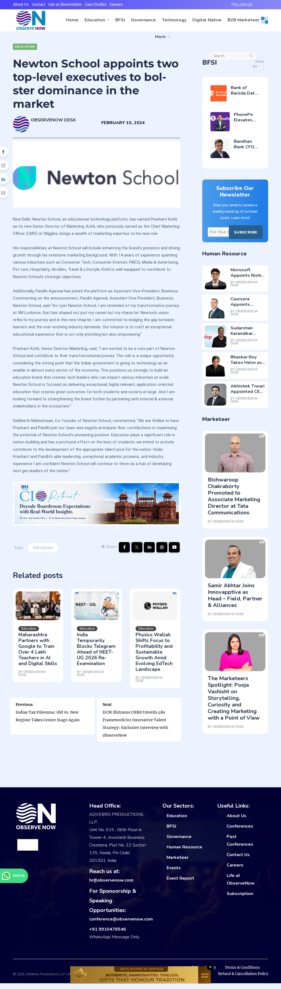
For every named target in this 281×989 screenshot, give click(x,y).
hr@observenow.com (111, 880)
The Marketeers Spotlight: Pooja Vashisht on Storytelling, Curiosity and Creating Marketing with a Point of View (234, 698)
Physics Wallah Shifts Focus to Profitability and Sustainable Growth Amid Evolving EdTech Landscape (154, 652)
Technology (174, 20)
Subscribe (245, 232)
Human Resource (184, 847)
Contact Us (238, 855)
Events (174, 868)
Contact (38, 4)
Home (72, 20)
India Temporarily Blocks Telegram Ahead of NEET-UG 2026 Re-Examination (96, 649)
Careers (116, 4)
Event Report (180, 878)
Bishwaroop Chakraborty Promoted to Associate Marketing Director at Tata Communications (234, 496)
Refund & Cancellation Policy (243, 973)
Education (95, 20)
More (160, 37)
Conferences (240, 826)
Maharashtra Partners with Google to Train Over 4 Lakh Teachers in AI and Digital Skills (37, 649)
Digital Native (206, 20)
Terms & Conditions (242, 967)
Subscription (240, 894)
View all (258, 64)
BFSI (120, 20)
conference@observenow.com (121, 919)
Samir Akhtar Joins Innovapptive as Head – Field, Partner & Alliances (235, 595)
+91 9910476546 (107, 929)
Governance (143, 20)
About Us (21, 4)
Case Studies (95, 4)
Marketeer (178, 857)
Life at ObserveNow (65, 4)
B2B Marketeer (243, 20)
